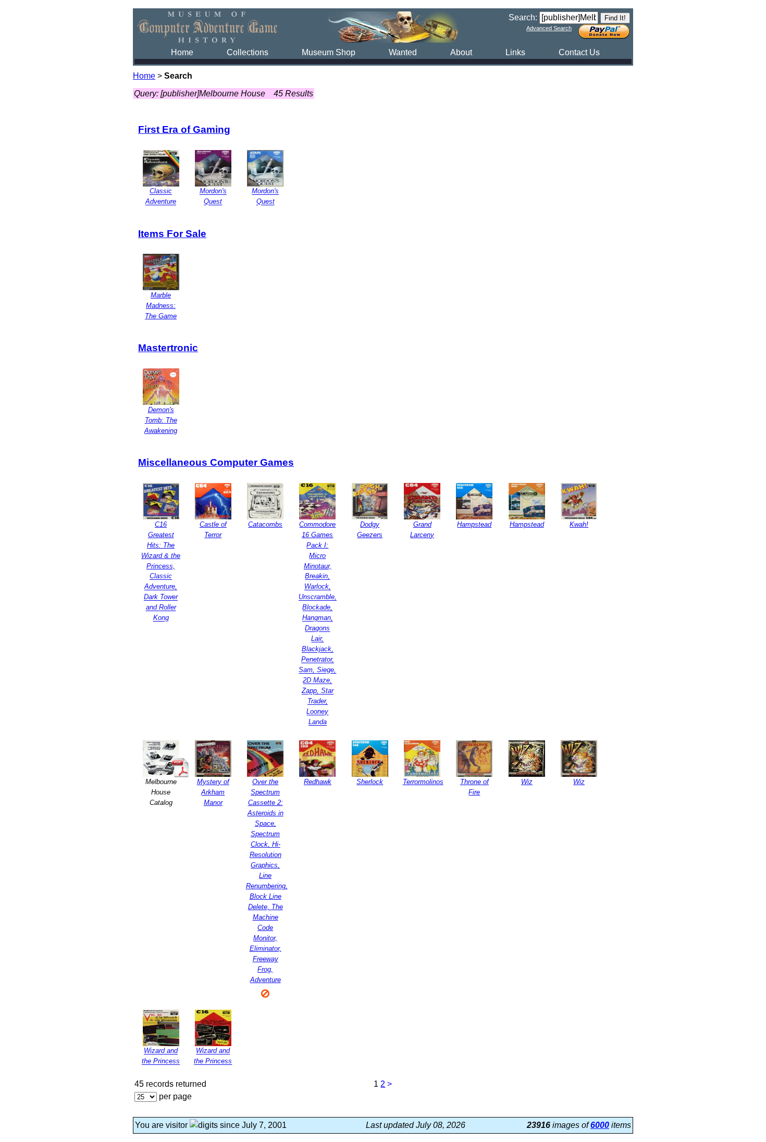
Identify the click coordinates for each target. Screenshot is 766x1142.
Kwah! (579, 524)
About (461, 52)
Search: (523, 17)
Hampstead (474, 524)
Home (182, 52)
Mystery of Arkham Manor (213, 792)
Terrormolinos (423, 782)
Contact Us (579, 52)
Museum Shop (328, 52)
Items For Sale (172, 233)
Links (515, 52)
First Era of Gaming (184, 129)
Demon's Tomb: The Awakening (160, 420)
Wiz (527, 782)
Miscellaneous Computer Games (216, 462)
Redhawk (317, 782)
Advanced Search (549, 28)
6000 (599, 1125)
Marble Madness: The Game (161, 305)
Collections (247, 52)
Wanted (403, 52)
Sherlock (369, 782)
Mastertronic (168, 347)
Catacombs (265, 524)
